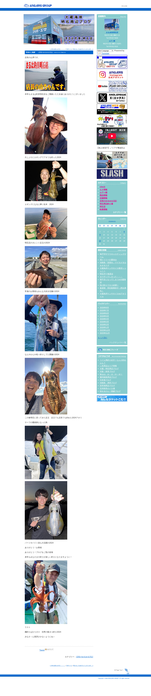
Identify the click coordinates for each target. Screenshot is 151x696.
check (102, 187)
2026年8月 (104, 308)
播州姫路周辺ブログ (108, 377)
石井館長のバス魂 (107, 388)
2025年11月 (105, 333)
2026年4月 (104, 319)
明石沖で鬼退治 (106, 274)
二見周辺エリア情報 (108, 366)
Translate (105, 53)
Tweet (41, 650)
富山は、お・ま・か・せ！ (111, 374)
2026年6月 (104, 313)
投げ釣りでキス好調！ (109, 285)
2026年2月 (104, 325)
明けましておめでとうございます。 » (83, 49)
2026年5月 (104, 316)
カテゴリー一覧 (119, 212)
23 (100, 241)
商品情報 (103, 195)
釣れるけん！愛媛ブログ (110, 391)
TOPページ (69, 49)
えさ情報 (103, 190)
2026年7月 (104, 310)
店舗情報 (103, 198)
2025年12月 (105, 330)
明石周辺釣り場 (106, 204)
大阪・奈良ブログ (107, 371)
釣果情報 (103, 209)
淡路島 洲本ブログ (108, 383)
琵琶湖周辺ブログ (107, 386)
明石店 (102, 207)
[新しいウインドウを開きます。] (112, 401)
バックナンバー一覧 (117, 342)
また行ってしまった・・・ (111, 277)
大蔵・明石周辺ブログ (109, 369)
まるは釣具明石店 (112, 32)
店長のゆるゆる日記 (84, 657)
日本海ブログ (105, 380)
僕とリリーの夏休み (108, 260)
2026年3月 (104, 322)
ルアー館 (112, 41)
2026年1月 (104, 327)
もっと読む (102, 338)
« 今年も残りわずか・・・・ (57, 49)
